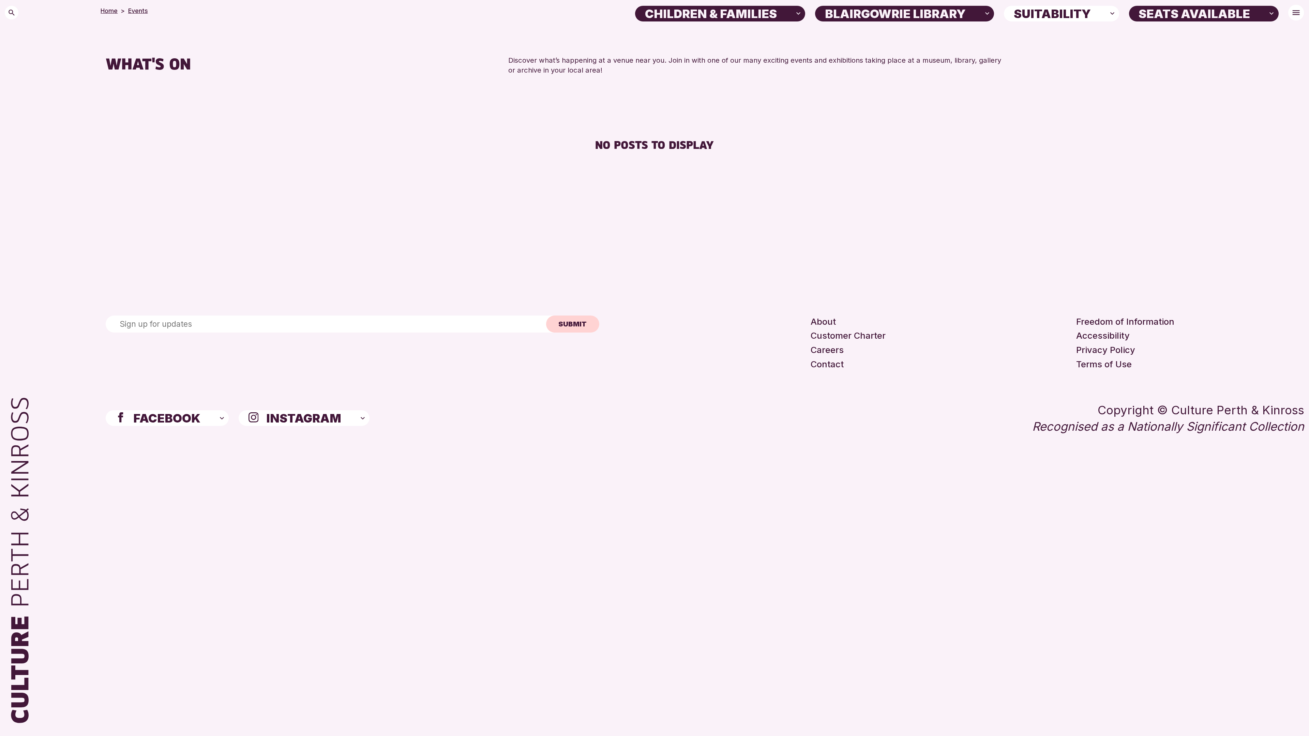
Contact (827, 364)
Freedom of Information (1125, 321)
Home (109, 10)
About (823, 321)
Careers (827, 349)
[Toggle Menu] (1296, 12)
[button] (798, 13)
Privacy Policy (1105, 349)
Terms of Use (1104, 364)
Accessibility (1103, 335)
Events (138, 10)
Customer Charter (848, 335)
